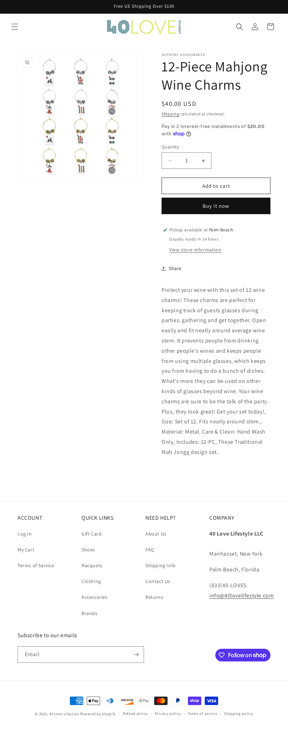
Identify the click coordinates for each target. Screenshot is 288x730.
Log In (25, 534)
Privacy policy (168, 713)
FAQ (149, 549)
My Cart (26, 549)
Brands (89, 613)
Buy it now (216, 206)
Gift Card (91, 534)
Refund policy (135, 713)
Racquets (92, 565)
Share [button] (175, 268)
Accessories (94, 597)
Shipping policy (238, 713)
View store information (195, 249)
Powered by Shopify (98, 713)
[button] (14, 26)
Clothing (91, 581)
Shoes (88, 549)
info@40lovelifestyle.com (241, 595)
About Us (155, 534)
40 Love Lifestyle (64, 713)
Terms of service (202, 713)
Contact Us (157, 581)
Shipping (170, 113)
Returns (154, 597)
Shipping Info (160, 565)
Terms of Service (36, 565)
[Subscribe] (136, 654)
